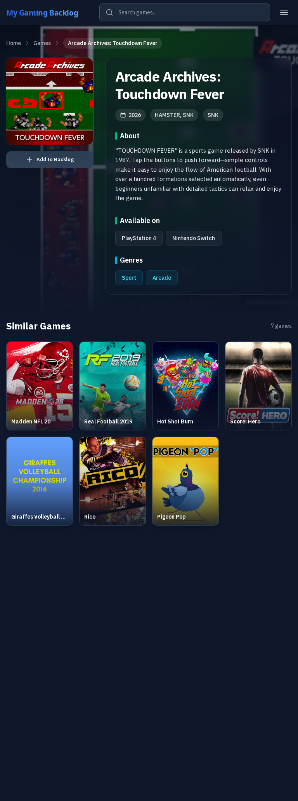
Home (13, 43)
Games (42, 43)
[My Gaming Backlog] (49, 12)
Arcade (161, 277)
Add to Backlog (55, 159)
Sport (129, 277)
